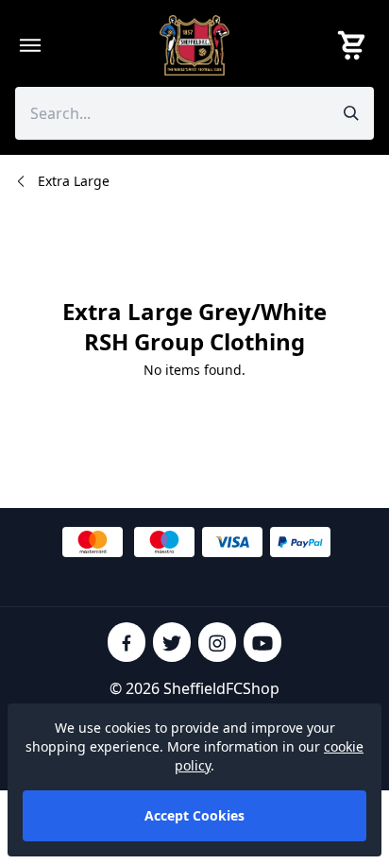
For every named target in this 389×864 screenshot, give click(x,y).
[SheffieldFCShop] (194, 45)
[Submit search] (351, 113)
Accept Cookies (194, 815)
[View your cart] (355, 45)
